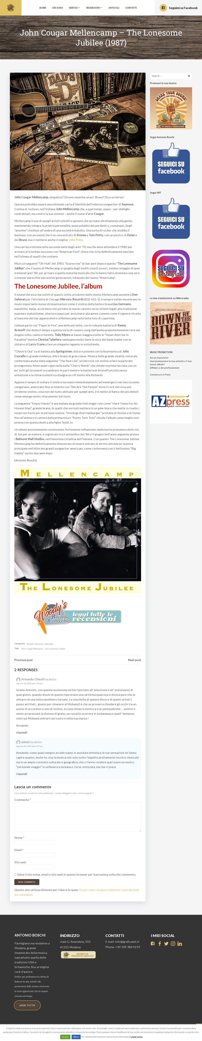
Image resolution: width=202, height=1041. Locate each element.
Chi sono (57, 7)
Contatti (131, 7)
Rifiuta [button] (76, 1037)
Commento (22, 799)
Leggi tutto (137, 1036)
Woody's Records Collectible (40, 644)
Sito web (20, 862)
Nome (19, 837)
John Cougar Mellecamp (32, 648)
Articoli (113, 7)
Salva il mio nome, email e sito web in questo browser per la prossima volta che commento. (76, 874)
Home (42, 7)
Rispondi (21, 732)
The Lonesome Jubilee (54, 648)
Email (19, 850)
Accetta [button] (65, 1037)
